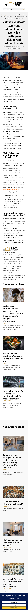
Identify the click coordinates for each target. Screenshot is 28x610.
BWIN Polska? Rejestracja (11, 189)
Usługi (5, 323)
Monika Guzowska (16, 46)
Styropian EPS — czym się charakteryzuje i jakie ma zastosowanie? (13, 582)
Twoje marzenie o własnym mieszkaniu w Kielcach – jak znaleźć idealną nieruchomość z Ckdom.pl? (12, 461)
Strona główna (5, 14)
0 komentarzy (17, 48)
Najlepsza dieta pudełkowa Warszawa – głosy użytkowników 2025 (13, 357)
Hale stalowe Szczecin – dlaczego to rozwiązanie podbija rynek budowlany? (13, 395)
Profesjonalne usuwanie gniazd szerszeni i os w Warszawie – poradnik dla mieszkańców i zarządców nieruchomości (13, 313)
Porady (13, 14)
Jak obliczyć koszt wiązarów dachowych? (13, 502)
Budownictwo (7, 401)
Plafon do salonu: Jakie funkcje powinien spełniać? (13, 542)
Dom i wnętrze (7, 547)
